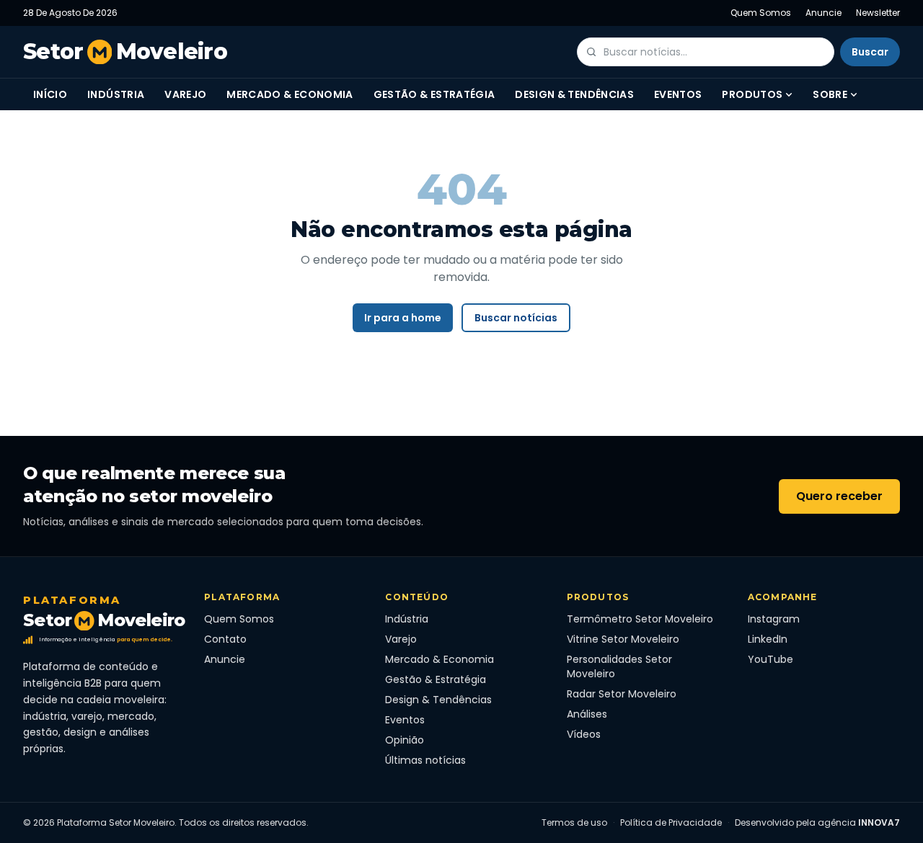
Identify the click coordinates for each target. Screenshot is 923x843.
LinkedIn (767, 639)
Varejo (185, 94)
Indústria (115, 94)
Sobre (830, 94)
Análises (587, 714)
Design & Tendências (574, 94)
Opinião (404, 740)
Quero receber (839, 496)
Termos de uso (574, 823)
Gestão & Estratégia (434, 94)
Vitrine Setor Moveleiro (623, 639)
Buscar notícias (515, 318)
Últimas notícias (425, 760)
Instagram (774, 619)
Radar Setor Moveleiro (621, 694)
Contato (225, 639)
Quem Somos (760, 12)
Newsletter (878, 12)
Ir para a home (402, 318)
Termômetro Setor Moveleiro (640, 619)
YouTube (770, 659)
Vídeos (584, 734)
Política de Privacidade (671, 823)
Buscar (870, 52)
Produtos (752, 94)
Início (50, 94)
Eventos (678, 94)
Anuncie (823, 12)
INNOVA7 (879, 822)
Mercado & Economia (289, 94)
